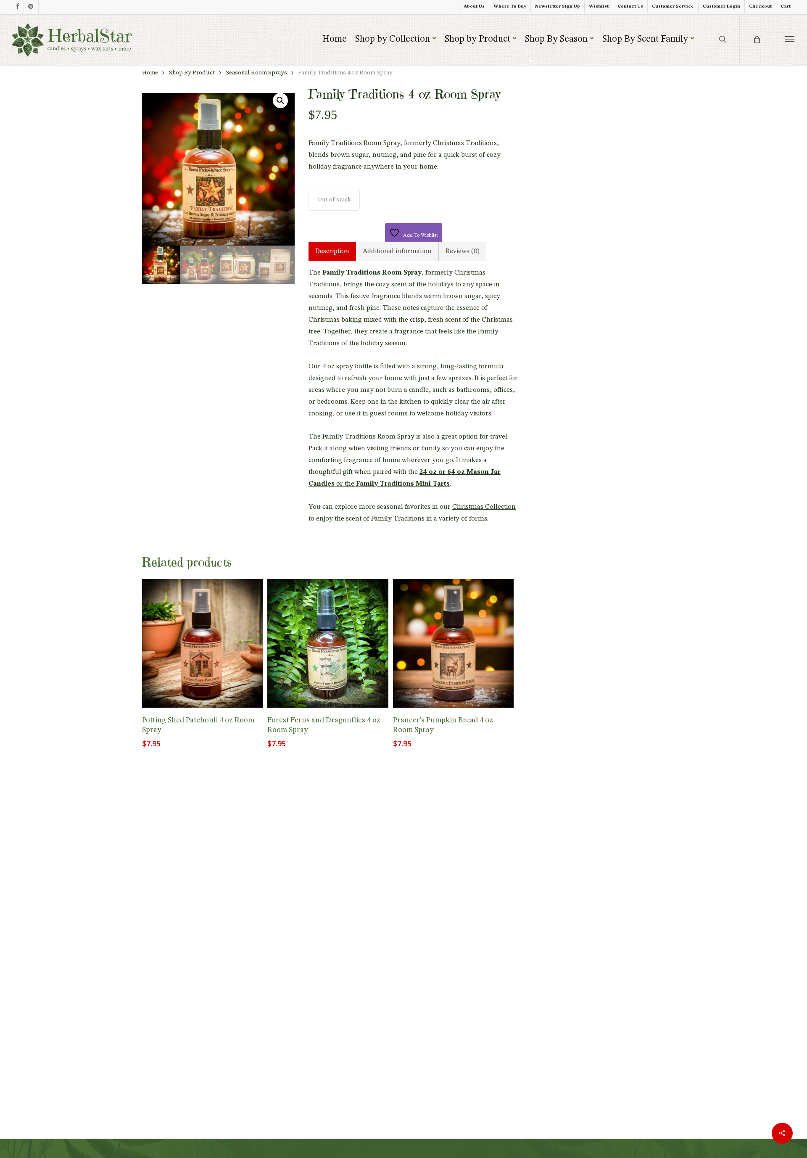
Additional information (397, 251)
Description (332, 251)
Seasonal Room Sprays (256, 73)
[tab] (332, 251)
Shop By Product (192, 73)
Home (150, 73)
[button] (790, 39)
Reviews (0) (463, 251)
